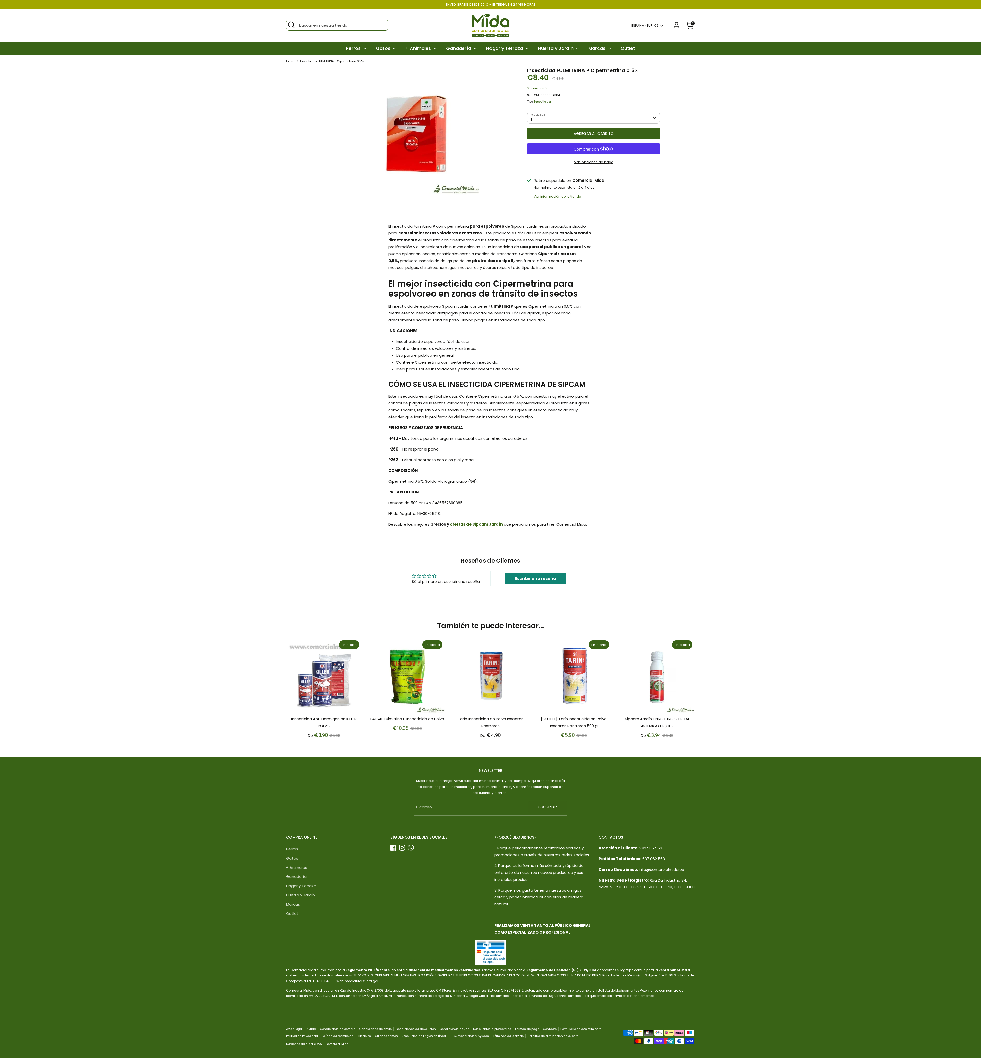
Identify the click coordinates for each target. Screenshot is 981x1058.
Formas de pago (527, 1029)
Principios (364, 1036)
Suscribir (547, 806)
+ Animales (418, 48)
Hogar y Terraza (505, 48)
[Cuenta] (676, 25)
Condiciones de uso (454, 1029)
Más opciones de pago (593, 162)
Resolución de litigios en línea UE (426, 1036)
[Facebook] (393, 848)
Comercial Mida (337, 1044)
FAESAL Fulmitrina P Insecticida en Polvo (407, 719)
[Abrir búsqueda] (291, 25)
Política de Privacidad (302, 1036)
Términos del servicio (508, 1036)
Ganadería (459, 48)
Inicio (290, 61)
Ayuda (311, 1029)
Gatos (384, 48)
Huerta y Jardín (556, 48)
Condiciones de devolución (415, 1029)
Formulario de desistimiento (580, 1029)
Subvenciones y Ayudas (471, 1036)
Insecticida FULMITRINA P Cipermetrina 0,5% (332, 61)
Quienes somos (386, 1036)
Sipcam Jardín (537, 88)
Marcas (597, 48)
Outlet (628, 48)
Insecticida (542, 101)
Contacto (550, 1029)
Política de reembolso (337, 1036)
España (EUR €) (644, 25)
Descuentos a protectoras (492, 1029)
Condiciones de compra (337, 1029)
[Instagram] (402, 848)
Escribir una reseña (535, 578)
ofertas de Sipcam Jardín (476, 524)
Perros (354, 48)
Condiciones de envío (375, 1029)
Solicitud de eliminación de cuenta (553, 1036)
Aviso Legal (294, 1029)
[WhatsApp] (411, 848)
